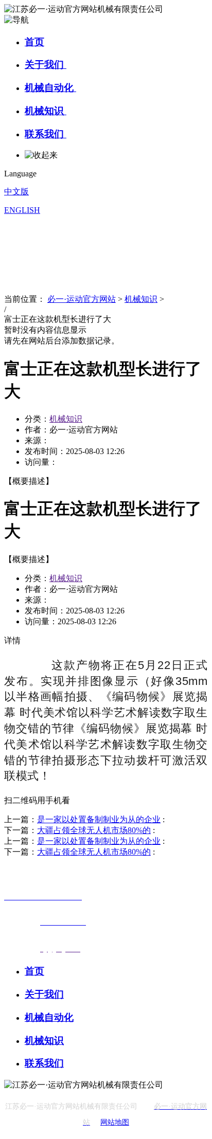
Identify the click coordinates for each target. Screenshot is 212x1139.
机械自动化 (50, 87)
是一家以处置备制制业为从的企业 (99, 819)
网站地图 (114, 1122)
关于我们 (45, 64)
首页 (34, 42)
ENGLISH (22, 210)
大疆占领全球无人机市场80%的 (94, 830)
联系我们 (45, 134)
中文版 (16, 191)
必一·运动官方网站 (81, 299)
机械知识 (45, 110)
